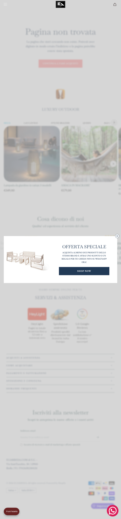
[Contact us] (112, 510)
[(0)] (115, 4)
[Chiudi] (117, 236)
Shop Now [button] (84, 271)
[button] (11, 511)
